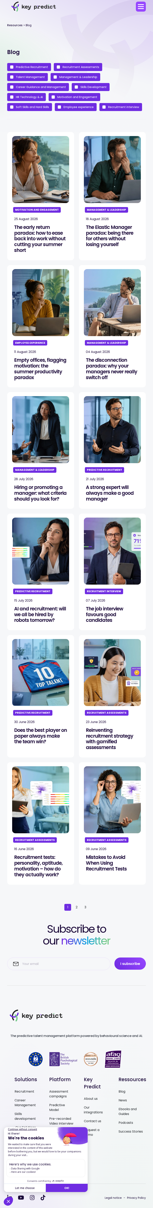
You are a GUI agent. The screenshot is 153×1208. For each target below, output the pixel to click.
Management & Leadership (78, 77)
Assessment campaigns (58, 1094)
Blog (122, 1091)
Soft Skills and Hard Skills (32, 107)
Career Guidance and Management (40, 87)
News (123, 1100)
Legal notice (113, 1198)
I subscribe (130, 963)
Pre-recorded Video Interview (61, 1121)
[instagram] (32, 1197)
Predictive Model (57, 1107)
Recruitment (24, 1091)
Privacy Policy (136, 1198)
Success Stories (131, 1131)
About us (91, 1098)
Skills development (25, 1116)
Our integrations (93, 1110)
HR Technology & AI (29, 97)
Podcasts (126, 1122)
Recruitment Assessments (80, 67)
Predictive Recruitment (31, 67)
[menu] (141, 7)
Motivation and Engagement (77, 97)
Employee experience (78, 107)
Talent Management (30, 77)
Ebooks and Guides (128, 1111)
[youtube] (21, 1197)
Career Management (25, 1102)
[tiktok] (43, 1197)
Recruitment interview (123, 107)
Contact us (92, 1121)
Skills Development (93, 87)
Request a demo (91, 1132)
